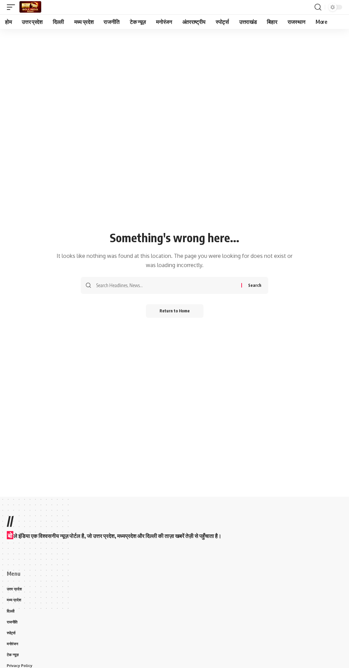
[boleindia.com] (30, 7)
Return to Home (175, 310)
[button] (12, 7)
